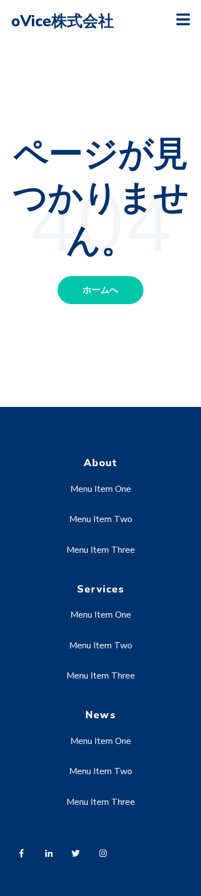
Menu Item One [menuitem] (100, 489)
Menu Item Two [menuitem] (100, 519)
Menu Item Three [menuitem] (100, 550)
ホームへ (100, 290)
